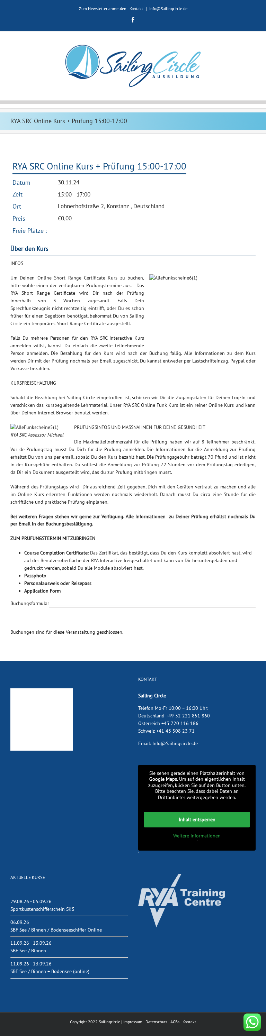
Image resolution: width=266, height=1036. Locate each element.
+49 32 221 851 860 (188, 716)
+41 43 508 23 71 (175, 731)
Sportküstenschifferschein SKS (42, 909)
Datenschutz (156, 1021)
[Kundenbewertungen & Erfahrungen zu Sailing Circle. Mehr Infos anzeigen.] (41, 692)
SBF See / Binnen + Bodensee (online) (49, 971)
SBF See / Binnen (28, 950)
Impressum (132, 1021)
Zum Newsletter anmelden (102, 8)
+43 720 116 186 (179, 723)
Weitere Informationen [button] (197, 836)
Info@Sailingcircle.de (168, 8)
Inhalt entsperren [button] (197, 819)
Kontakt (136, 8)
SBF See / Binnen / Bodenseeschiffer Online (56, 930)
